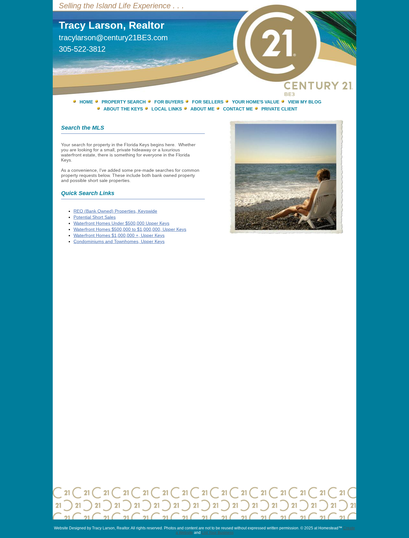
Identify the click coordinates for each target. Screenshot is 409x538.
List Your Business (218, 532)
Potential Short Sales (94, 217)
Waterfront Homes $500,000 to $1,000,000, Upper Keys (129, 229)
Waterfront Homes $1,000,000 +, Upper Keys (119, 235)
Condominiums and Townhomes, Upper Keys (119, 241)
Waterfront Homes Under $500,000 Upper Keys (121, 223)
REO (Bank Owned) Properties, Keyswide (115, 211)
